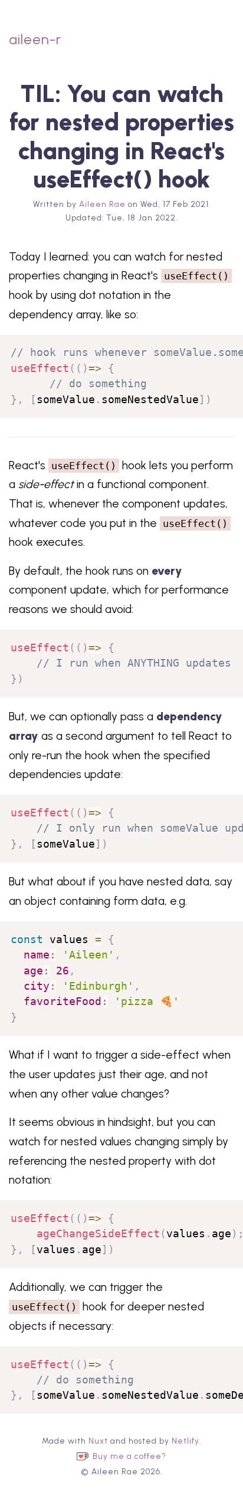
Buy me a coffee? (129, 1456)
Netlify (185, 1440)
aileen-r (35, 39)
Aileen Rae (102, 204)
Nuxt (98, 1440)
